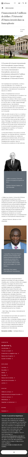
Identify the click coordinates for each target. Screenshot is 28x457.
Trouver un (6, 351)
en (15, 3)
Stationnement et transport (11, 394)
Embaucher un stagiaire (9, 353)
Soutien (6, 358)
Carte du (6, 397)
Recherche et (7, 380)
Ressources (7, 356)
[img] (5, 3)
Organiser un (8, 402)
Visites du (6, 391)
